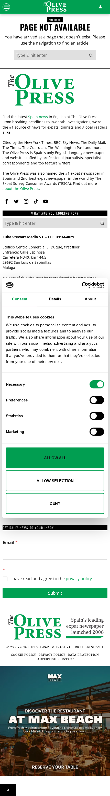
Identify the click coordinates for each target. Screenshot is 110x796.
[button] (91, 55)
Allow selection (55, 480)
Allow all (55, 458)
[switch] (97, 400)
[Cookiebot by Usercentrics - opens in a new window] (81, 285)
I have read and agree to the (51, 578)
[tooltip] (7, 201)
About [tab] (90, 299)
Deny (55, 503)
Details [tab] (55, 299)
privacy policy (79, 578)
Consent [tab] (19, 299)
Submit (55, 593)
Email (10, 542)
